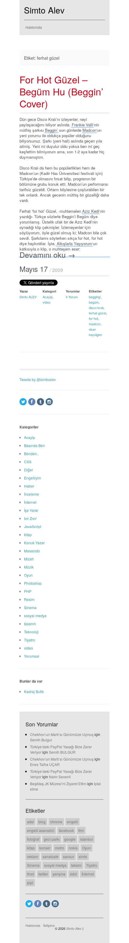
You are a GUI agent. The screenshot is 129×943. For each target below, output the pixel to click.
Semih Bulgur (41, 739)
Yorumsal (31, 656)
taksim (76, 865)
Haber (29, 485)
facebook (66, 830)
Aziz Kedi (90, 211)
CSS (28, 461)
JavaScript (32, 526)
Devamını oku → (47, 254)
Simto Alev (44, 10)
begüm (94, 302)
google (70, 839)
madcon (94, 323)
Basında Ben (34, 445)
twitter (43, 873)
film (81, 830)
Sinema (30, 607)
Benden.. (31, 453)
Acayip (47, 296)
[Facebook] (31, 401)
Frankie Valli (82, 125)
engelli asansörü (40, 830)
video (46, 302)
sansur (68, 856)
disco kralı (96, 307)
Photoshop (33, 583)
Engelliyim (32, 477)
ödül (73, 873)
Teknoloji (31, 631)
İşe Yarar (31, 510)
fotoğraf (33, 839)
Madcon (89, 130)
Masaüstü (32, 550)
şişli (30, 882)
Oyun (28, 575)
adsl (30, 821)
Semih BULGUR (62, 752)
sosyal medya (35, 615)
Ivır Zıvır (30, 518)
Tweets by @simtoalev (38, 379)
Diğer (28, 469)
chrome (56, 821)
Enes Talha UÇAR (45, 764)
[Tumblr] (40, 401)
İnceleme (31, 494)
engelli (72, 821)
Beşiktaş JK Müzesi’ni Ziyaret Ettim (58, 783)
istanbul (86, 839)
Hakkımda (34, 27)
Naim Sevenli (60, 776)
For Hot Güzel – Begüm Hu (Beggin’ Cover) (61, 91)
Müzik (29, 566)
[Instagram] (49, 401)
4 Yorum (72, 296)
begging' (95, 296)
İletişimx (49, 925)
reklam (32, 856)
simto (83, 856)
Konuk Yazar (34, 542)
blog (42, 821)
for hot (93, 318)
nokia (73, 847)
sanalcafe (50, 856)
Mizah (29, 558)
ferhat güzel (97, 313)
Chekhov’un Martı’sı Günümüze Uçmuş (62, 734)
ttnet (30, 873)
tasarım (30, 623)
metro (59, 847)
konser (44, 847)
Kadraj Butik (34, 691)
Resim (29, 599)
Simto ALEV (28, 296)
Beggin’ (51, 130)
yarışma (58, 873)
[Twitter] (23, 401)
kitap (28, 534)
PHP (28, 591)
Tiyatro (29, 639)
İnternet (30, 502)
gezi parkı (52, 839)
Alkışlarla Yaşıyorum (74, 243)
